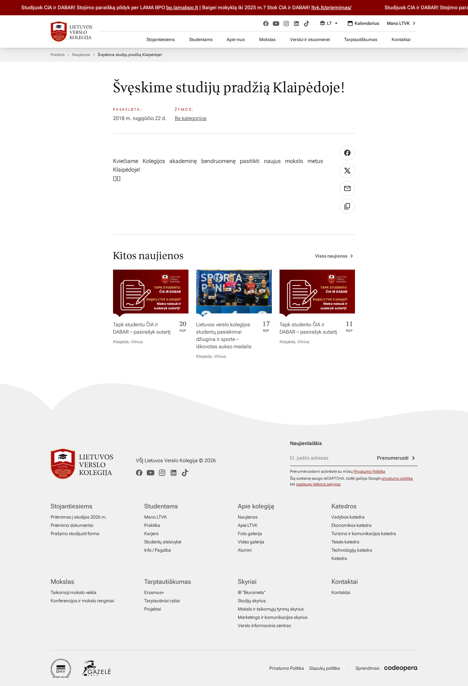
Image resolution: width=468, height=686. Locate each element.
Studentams (201, 39)
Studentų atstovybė (162, 541)
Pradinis (58, 55)
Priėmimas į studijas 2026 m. (79, 517)
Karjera (151, 533)
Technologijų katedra (351, 550)
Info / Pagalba (157, 550)
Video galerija (251, 541)
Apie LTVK (248, 525)
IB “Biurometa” (252, 592)
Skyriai (247, 581)
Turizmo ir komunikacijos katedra (363, 533)
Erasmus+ (154, 592)
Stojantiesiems (160, 39)
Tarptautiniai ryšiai (162, 600)
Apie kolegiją (256, 506)
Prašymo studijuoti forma (75, 533)
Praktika (152, 525)
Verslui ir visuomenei (310, 39)
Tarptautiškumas (360, 39)
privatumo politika (397, 478)
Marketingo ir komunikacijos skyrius (273, 617)
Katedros (344, 506)
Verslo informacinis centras (264, 625)
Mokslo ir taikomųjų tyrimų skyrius (271, 609)
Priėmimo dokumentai (72, 525)
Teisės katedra (345, 541)
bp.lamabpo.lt (172, 7)
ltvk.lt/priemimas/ (321, 7)
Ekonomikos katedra (351, 525)
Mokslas (267, 39)
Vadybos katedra (348, 517)
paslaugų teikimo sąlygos (318, 484)
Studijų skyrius (252, 600)
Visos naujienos (331, 255)
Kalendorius (367, 23)
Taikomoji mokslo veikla (73, 592)
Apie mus (236, 39)
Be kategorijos (191, 118)
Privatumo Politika (369, 471)
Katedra (339, 558)
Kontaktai (401, 39)
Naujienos (81, 55)
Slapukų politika (324, 668)
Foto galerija (250, 533)
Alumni (245, 550)
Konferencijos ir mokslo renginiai (82, 600)
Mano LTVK (398, 23)
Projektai (152, 609)
